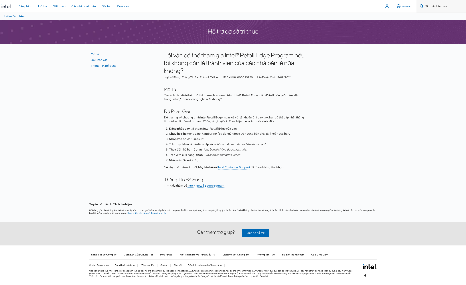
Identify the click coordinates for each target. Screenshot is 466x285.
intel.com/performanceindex (134, 273)
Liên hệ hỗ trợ (255, 233)
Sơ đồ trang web (293, 254)
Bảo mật (177, 265)
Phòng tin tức (266, 254)
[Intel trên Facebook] (365, 275)
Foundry (123, 6)
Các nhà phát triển (83, 6)
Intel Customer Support (234, 167)
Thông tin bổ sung (103, 66)
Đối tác (106, 6)
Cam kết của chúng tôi (138, 254)
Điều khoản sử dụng (125, 265)
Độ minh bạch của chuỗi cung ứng (205, 265)
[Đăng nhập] (387, 6)
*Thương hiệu (147, 265)
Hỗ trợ (42, 6)
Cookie (163, 265)
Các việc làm (319, 254)
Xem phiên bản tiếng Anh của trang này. (147, 213)
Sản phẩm (25, 6)
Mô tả (95, 54)
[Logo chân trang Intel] (370, 266)
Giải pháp (59, 6)
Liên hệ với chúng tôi (236, 254)
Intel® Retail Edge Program (205, 186)
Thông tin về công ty (102, 254)
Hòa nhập (166, 254)
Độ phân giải (99, 60)
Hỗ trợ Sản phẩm (14, 16)
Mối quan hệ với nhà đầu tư (197, 254)
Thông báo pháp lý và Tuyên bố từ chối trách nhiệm (185, 273)
